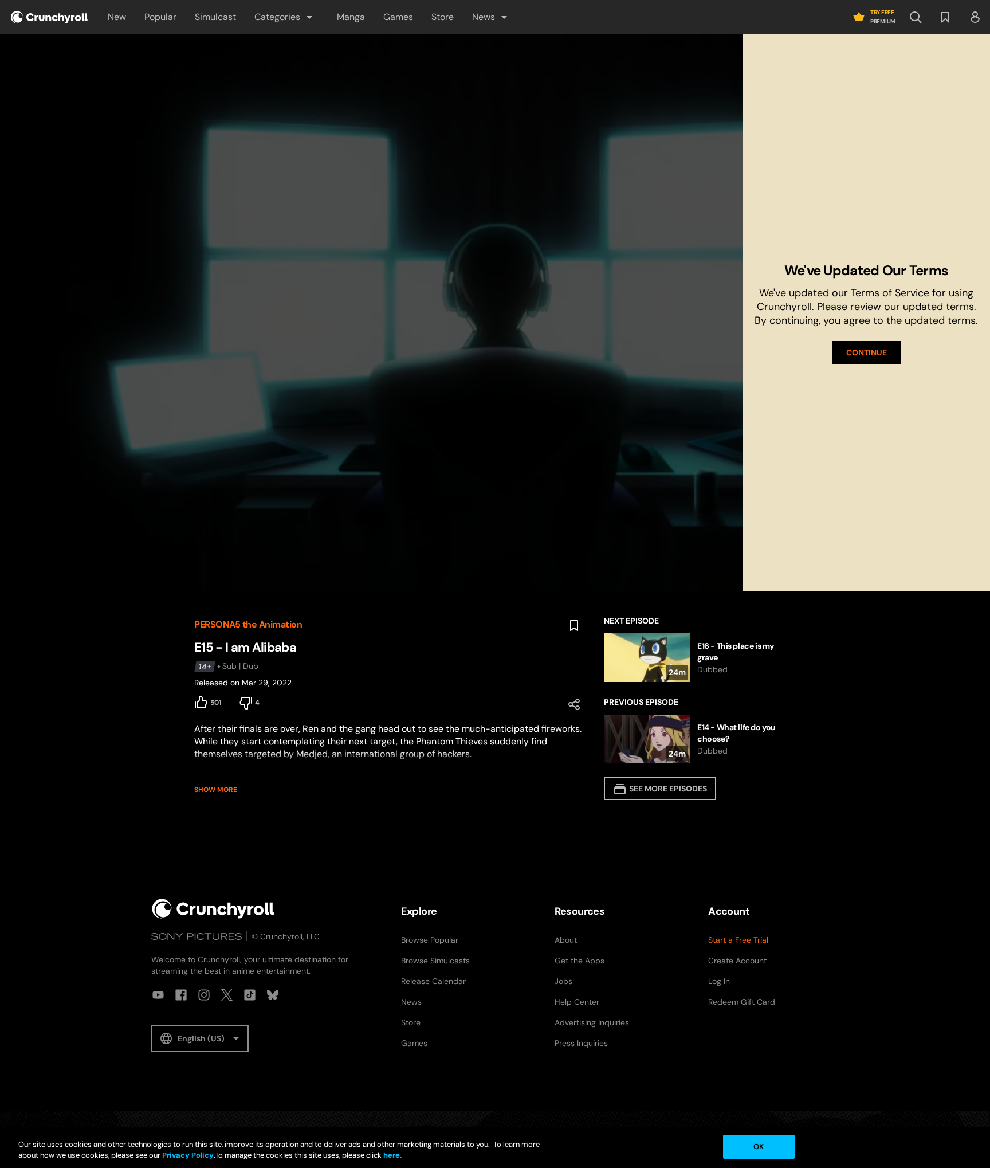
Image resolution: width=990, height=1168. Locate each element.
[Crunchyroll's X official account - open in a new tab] (227, 995)
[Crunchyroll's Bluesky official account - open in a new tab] (273, 995)
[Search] (915, 17)
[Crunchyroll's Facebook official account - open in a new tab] (181, 995)
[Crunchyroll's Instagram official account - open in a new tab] (204, 995)
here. (392, 1156)
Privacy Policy (188, 1156)
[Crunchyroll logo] (49, 17)
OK (758, 1146)
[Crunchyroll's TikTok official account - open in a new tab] (250, 995)
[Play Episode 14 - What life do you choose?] (700, 739)
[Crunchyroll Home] (213, 908)
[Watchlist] (945, 17)
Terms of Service (890, 293)
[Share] (574, 704)
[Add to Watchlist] (574, 625)
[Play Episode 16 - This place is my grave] (700, 657)
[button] (284, 17)
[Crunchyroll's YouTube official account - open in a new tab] (158, 995)
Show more (215, 789)
